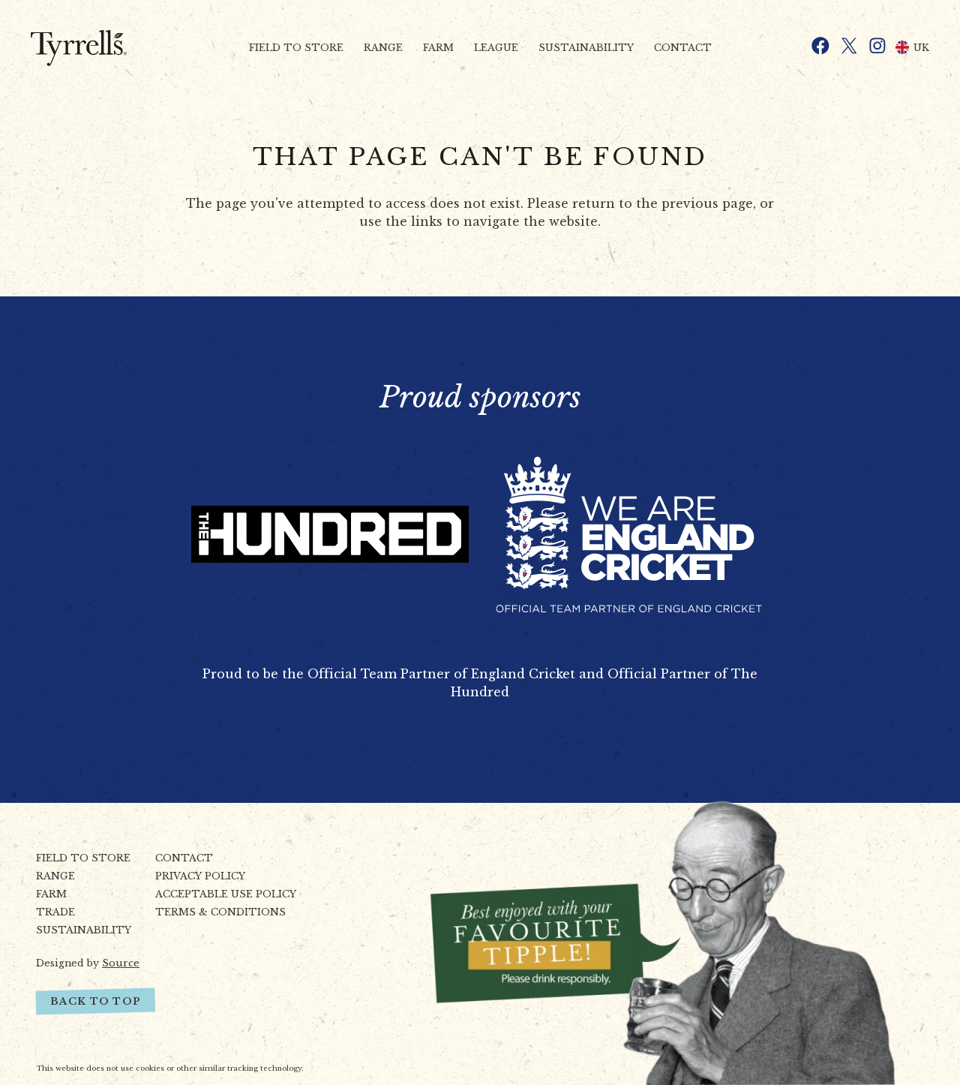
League (496, 47)
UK (921, 47)
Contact (683, 47)
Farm (438, 47)
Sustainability (586, 47)
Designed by (88, 963)
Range (383, 47)
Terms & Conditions (220, 912)
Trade (55, 912)
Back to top (95, 1001)
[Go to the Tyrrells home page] (96, 48)
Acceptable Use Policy (225, 894)
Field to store (296, 47)
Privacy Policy (200, 876)
